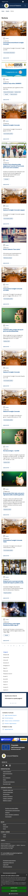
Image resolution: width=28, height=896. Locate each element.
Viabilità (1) (5, 690)
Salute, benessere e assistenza (12, 814)
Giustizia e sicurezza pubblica (11, 808)
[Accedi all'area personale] (23, 1)
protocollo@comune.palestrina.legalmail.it (12, 853)
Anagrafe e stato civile (8, 790)
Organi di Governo (7, 771)
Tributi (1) (5, 684)
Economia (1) (6, 663)
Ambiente (7, 812)
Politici (4, 780)
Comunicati (5, 826)
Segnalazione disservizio (8, 862)
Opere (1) (5, 668)
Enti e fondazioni (6, 778)
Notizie (7, 38)
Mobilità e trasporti (7, 800)
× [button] (26, 874)
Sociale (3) (5, 682)
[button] (14, 894)
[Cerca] (25, 5)
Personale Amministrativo (9, 782)
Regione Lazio (5, 1)
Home (3, 11)
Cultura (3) (5, 660)
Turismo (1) (5, 687)
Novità (7, 11)
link (1, 885)
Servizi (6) (5, 679)
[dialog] (14, 885)
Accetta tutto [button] (14, 887)
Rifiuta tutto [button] (14, 890)
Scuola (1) (5, 676)
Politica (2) (5, 671)
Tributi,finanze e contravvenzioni (12, 810)
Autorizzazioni (8, 816)
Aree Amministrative (7, 773)
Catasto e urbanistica (7, 798)
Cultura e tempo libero (8, 792)
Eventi (4, 836)
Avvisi (4, 829)
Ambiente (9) (6, 654)
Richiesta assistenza (7, 867)
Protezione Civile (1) (7, 673)
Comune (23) (6, 657)
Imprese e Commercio (8, 796)
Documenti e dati (7, 784)
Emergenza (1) (6, 665)
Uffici (4, 775)
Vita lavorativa (6, 794)
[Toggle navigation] (2, 5)
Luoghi (4, 834)
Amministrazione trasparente (9, 873)
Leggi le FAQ (5, 864)
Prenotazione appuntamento (9, 860)
